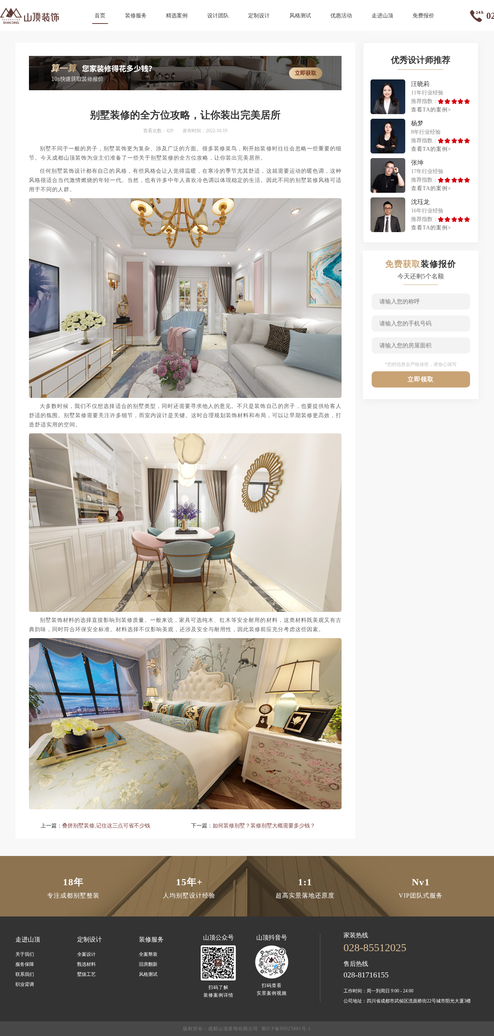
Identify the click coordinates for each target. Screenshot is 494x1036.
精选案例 (177, 16)
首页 (100, 16)
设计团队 (218, 16)
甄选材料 (86, 964)
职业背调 (24, 984)
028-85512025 (374, 947)
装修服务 (136, 16)
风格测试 (300, 16)
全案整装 (148, 954)
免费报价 (423, 16)
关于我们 (24, 954)
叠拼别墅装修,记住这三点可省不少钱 (106, 826)
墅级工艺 (86, 974)
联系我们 (24, 974)
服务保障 (24, 964)
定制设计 (259, 16)
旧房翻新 (148, 964)
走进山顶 (382, 16)
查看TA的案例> (431, 110)
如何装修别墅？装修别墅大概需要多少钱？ (264, 826)
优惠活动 (341, 16)
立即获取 (305, 73)
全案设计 (86, 954)
